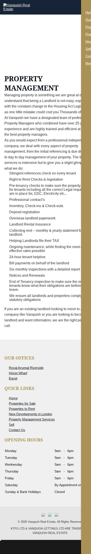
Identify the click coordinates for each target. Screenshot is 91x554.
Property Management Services (32, 419)
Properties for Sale (22, 403)
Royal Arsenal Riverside (26, 368)
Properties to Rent (22, 409)
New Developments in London (30, 414)
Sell (11, 424)
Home (13, 398)
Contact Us (17, 430)
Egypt (13, 378)
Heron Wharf (18, 373)
